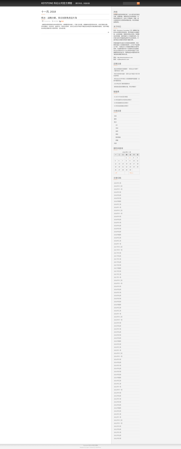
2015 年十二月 (118, 317)
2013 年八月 (117, 399)
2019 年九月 (117, 195)
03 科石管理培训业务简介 (121, 103)
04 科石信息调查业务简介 (121, 106)
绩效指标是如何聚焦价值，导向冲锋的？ (125, 87)
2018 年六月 (117, 228)
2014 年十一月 (118, 356)
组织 (117, 131)
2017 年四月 (117, 268)
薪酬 (117, 140)
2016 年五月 (117, 301)
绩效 (117, 134)
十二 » (131, 173)
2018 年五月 (117, 232)
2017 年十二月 (118, 247)
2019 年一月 (117, 207)
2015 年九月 (117, 326)
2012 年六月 (117, 438)
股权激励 (118, 137)
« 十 (116, 173)
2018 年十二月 (118, 210)
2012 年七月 (117, 435)
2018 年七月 (117, 225)
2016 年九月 (117, 289)
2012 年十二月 (118, 420)
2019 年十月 (117, 192)
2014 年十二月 (118, 353)
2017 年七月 (117, 262)
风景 (115, 143)
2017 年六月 (117, 265)
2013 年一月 (117, 417)
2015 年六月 (117, 335)
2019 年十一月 (118, 189)
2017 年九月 (117, 256)
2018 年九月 (117, 219)
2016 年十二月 (118, 280)
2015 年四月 (117, 341)
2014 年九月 (117, 362)
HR (117, 125)
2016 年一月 (117, 314)
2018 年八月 (117, 222)
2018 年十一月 (118, 213)
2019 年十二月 (118, 186)
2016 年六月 (117, 298)
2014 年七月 (117, 368)
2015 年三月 (117, 344)
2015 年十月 (117, 323)
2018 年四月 (117, 235)
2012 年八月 (117, 432)
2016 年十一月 (118, 283)
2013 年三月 (117, 411)
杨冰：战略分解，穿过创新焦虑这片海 (59, 18)
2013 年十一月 (118, 390)
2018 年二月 (117, 241)
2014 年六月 (117, 371)
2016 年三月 (117, 308)
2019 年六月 (117, 198)
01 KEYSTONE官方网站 (121, 97)
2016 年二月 (117, 311)
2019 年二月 (117, 204)
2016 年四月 (117, 304)
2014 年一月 (117, 387)
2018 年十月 (117, 216)
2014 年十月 (117, 359)
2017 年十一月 (118, 250)
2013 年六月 (117, 402)
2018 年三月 (117, 238)
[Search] (138, 3)
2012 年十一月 (118, 423)
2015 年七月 (117, 332)
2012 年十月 (117, 426)
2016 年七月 (117, 295)
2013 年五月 (117, 405)
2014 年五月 (117, 374)
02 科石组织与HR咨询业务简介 (123, 100)
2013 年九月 (117, 396)
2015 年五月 (117, 338)
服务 (115, 119)
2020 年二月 (117, 183)
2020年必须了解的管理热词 (122, 83)
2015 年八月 (117, 329)
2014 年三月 (117, 380)
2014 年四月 (117, 377)
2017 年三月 (117, 271)
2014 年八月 (117, 365)
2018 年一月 (117, 244)
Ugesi (87, 447)
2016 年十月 (117, 286)
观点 (62, 21)
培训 (117, 128)
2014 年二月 (117, 384)
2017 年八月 (117, 259)
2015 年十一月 (118, 320)
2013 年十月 (117, 393)
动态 (115, 116)
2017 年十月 (117, 253)
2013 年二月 (117, 414)
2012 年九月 (117, 429)
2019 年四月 (117, 201)
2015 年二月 (117, 347)
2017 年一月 (117, 277)
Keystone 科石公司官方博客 (56, 3)
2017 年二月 (117, 274)
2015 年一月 (117, 350)
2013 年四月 (117, 408)
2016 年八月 (117, 292)
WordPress (98, 447)
